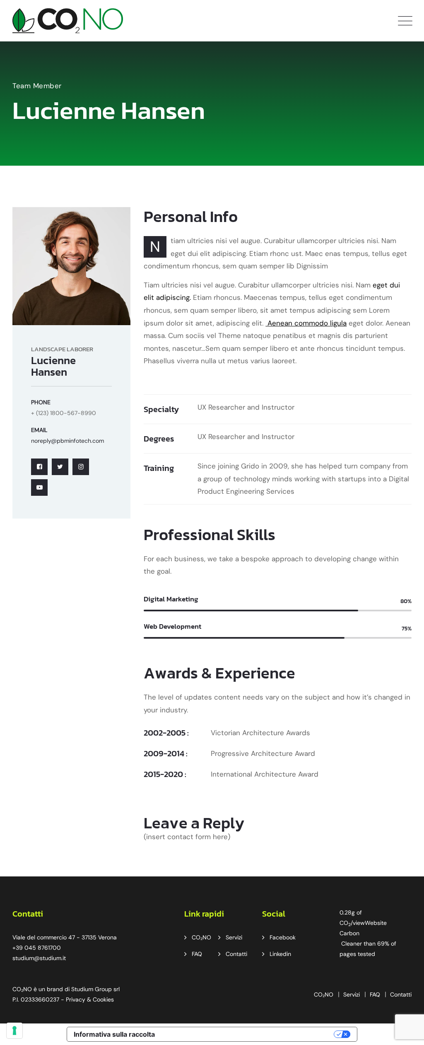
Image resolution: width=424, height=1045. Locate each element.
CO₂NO (201, 937)
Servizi (234, 937)
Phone (41, 402)
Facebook (283, 937)
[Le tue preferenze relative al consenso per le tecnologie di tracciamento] (14, 1030)
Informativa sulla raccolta (114, 1034)
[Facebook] (39, 467)
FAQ (197, 954)
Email (39, 430)
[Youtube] (39, 487)
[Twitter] (60, 467)
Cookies (103, 999)
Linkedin (280, 954)
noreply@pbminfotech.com (67, 440)
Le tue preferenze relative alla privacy (248, 1034)
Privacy (75, 999)
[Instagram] (80, 467)
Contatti (236, 954)
